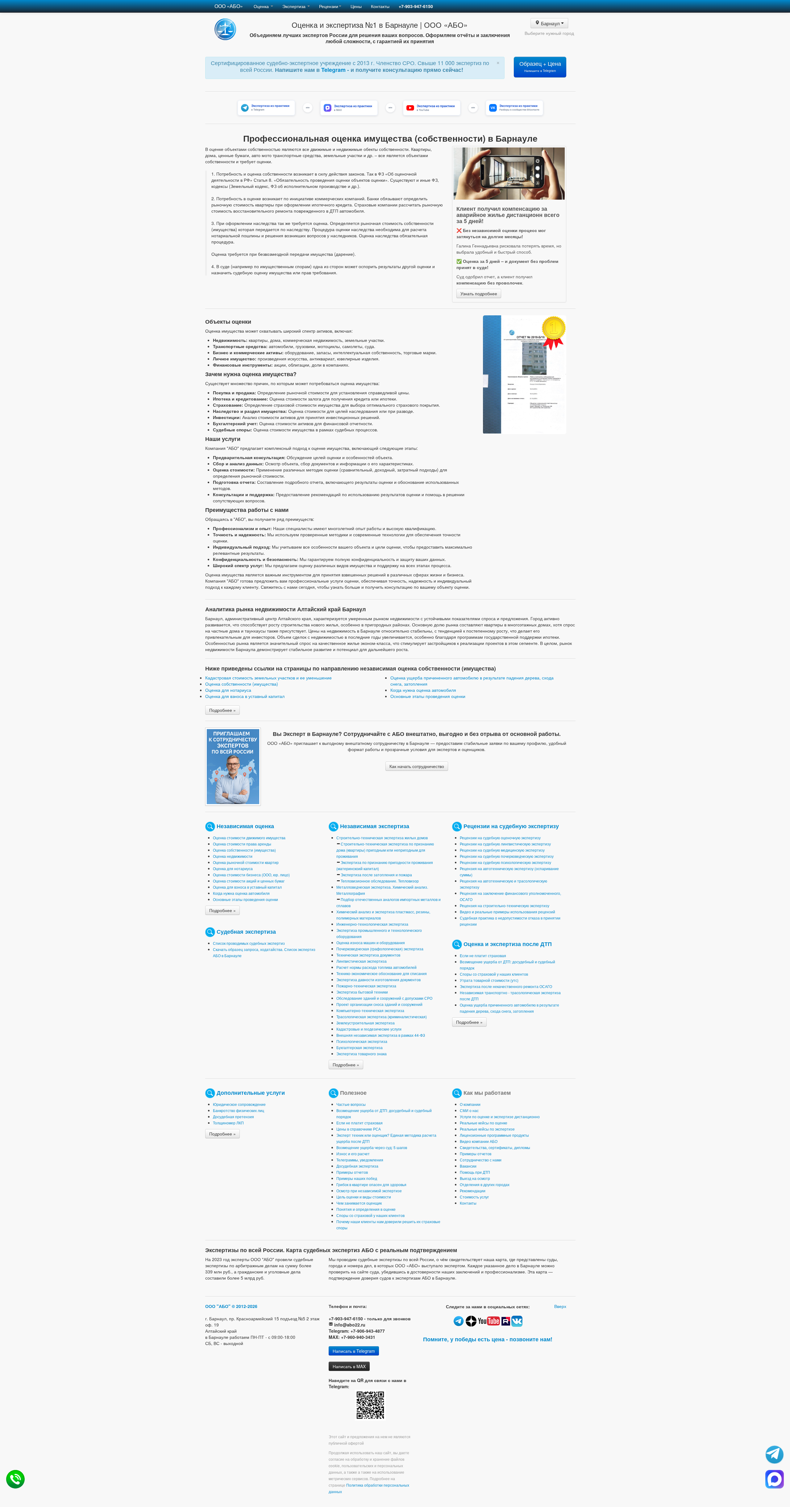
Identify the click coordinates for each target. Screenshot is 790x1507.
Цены (356, 6)
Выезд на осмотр (475, 1178)
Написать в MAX (349, 1366)
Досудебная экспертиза (357, 1166)
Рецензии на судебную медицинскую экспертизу (502, 850)
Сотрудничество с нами (480, 1159)
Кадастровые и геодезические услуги (368, 1029)
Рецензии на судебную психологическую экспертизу (505, 862)
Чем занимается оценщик (359, 1203)
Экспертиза (294, 6)
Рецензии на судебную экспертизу (511, 826)
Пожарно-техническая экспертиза (366, 985)
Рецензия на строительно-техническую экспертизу (504, 905)
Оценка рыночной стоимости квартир (246, 862)
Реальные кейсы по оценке (483, 1122)
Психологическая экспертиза (361, 1041)
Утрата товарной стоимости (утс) (489, 980)
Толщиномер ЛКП (228, 1122)
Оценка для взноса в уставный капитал (245, 696)
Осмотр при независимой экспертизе (369, 1190)
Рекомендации (472, 1190)
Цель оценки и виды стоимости (363, 1196)
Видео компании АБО (478, 1141)
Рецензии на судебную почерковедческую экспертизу (507, 856)
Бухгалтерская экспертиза (359, 1047)
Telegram (334, 70)
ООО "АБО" (218, 1306)
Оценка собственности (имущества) (241, 684)
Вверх (560, 1306)
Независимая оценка (245, 826)
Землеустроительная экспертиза (365, 1022)
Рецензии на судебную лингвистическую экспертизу (505, 843)
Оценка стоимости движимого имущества (249, 837)
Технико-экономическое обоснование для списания (381, 973)
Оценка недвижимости (232, 856)
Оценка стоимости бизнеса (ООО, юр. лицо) (251, 874)
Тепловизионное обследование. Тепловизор (380, 880)
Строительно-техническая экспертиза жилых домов (382, 837)
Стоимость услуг (474, 1196)
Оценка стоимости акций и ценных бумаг (249, 880)
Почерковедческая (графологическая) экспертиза (379, 948)
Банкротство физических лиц (238, 1110)
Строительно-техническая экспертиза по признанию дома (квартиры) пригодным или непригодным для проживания (385, 850)
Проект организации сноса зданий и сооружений (379, 1004)
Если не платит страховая (483, 955)
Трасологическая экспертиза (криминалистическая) (381, 1016)
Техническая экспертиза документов (368, 954)
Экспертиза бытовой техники (362, 991)
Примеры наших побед (356, 1178)
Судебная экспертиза (246, 931)
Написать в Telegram (354, 1351)
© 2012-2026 (244, 1306)
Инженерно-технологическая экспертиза (372, 924)
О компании (470, 1104)
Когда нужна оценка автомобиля (423, 690)
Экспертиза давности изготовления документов (378, 979)
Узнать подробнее (478, 293)
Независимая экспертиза (374, 826)
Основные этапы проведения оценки (427, 696)
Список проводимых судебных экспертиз (249, 943)
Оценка (262, 6)
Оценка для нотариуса (228, 690)
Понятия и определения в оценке (366, 1209)
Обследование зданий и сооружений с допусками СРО (384, 998)
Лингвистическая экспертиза (361, 961)
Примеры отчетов (352, 1172)
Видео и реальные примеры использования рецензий (507, 911)
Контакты (380, 6)
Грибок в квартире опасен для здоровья (371, 1184)
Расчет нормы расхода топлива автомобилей (376, 967)
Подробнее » (222, 710)
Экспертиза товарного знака (361, 1053)
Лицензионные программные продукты (494, 1135)
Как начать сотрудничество (416, 766)
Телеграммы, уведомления (359, 1159)
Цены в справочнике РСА (358, 1128)
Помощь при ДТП (475, 1172)
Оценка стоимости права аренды (242, 843)
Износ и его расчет (353, 1153)
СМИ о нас (469, 1110)
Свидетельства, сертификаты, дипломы (495, 1147)
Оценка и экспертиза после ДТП (508, 944)
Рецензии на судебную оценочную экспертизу (500, 837)
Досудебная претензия (233, 1116)
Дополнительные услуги (251, 1092)
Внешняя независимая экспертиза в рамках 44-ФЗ (380, 1035)
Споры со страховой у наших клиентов (494, 974)
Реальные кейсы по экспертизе (487, 1128)
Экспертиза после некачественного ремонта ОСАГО (506, 986)
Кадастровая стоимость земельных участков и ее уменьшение (268, 678)
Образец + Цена (540, 66)
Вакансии (468, 1166)
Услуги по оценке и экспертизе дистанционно (500, 1116)
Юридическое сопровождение (239, 1104)
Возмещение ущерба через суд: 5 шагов (371, 1147)
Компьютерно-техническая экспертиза (370, 1010)
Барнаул (550, 23)
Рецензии (328, 6)
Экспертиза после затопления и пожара (376, 874)
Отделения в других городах (484, 1184)
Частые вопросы (351, 1104)
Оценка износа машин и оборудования (370, 942)
